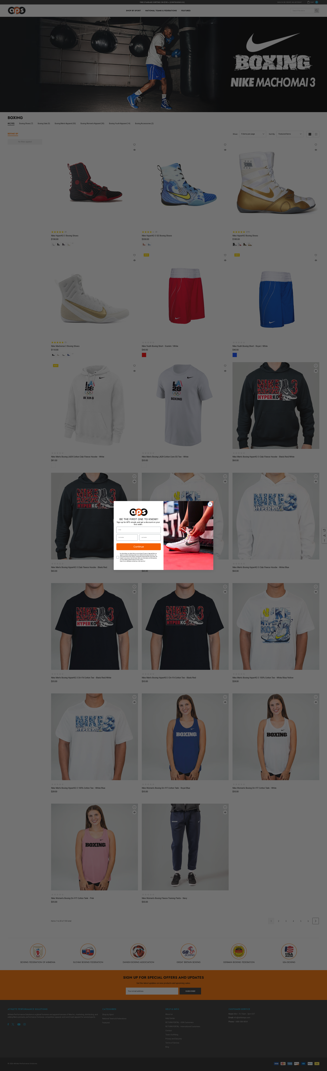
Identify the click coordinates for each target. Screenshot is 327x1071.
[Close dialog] (210, 504)
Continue (138, 546)
